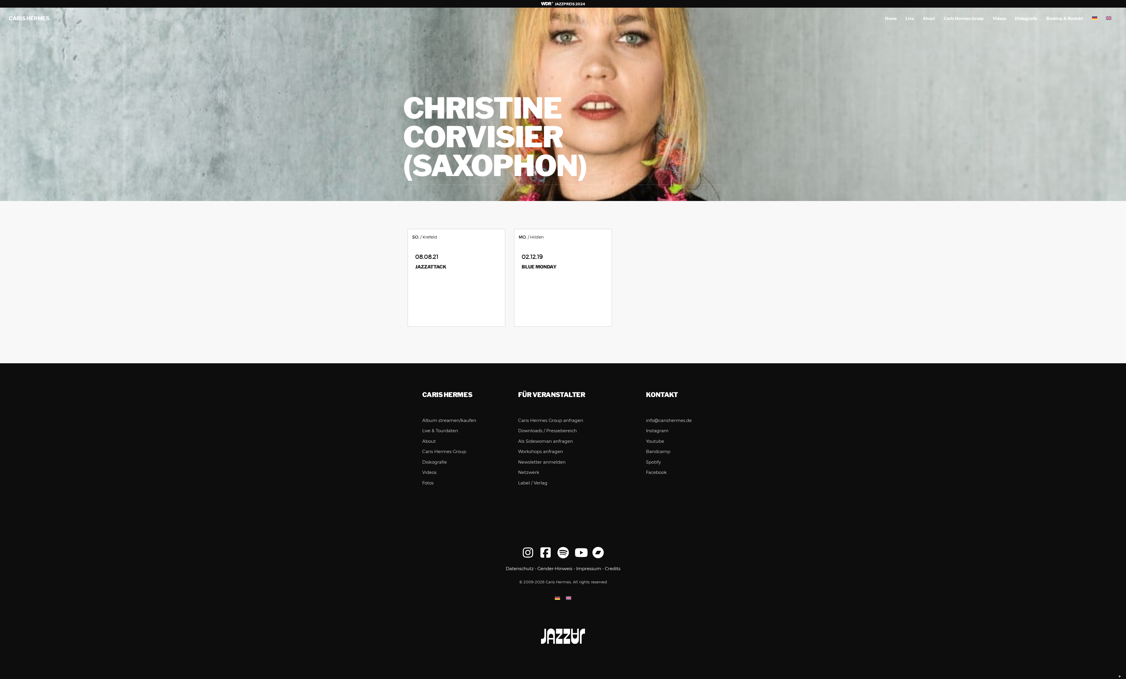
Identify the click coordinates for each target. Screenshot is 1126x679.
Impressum (588, 568)
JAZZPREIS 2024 (569, 4)
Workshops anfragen (540, 451)
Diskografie (1026, 18)
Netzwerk (528, 472)
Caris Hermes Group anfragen (550, 420)
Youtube (655, 441)
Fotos (428, 483)
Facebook (656, 472)
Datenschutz (520, 568)
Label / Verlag (532, 483)
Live (909, 18)
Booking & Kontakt (1064, 18)
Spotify (653, 462)
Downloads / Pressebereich (547, 430)
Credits (612, 568)
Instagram (657, 430)
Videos (999, 18)
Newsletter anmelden (542, 462)
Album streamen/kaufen (449, 420)
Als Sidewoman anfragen (545, 441)
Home (891, 18)
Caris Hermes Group (964, 18)
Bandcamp (658, 451)
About (929, 18)
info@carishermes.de (669, 420)
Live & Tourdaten (440, 430)
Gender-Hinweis (554, 568)
